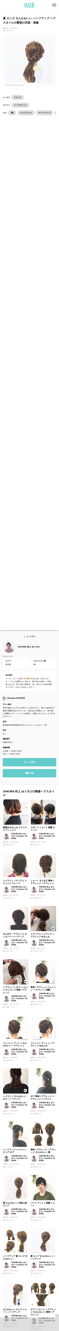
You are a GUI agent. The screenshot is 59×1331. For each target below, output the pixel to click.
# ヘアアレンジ (20, 105)
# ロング (17, 97)
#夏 (12, 113)
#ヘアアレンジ (26, 113)
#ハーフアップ (44, 113)
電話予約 (29, 775)
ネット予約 (29, 764)
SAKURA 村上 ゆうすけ (29, 649)
